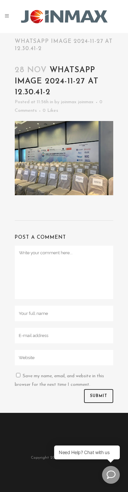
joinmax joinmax (77, 102)
